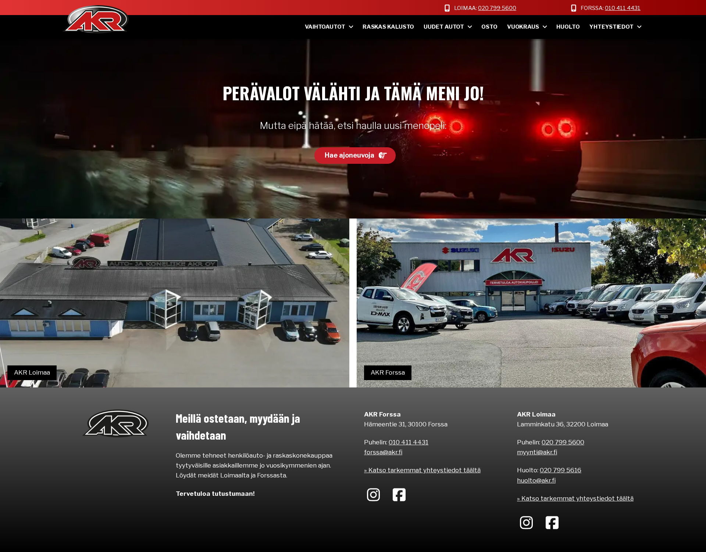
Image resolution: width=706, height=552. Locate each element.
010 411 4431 (623, 8)
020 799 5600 (497, 8)
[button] (355, 155)
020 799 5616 (560, 470)
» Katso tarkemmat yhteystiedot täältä (422, 470)
